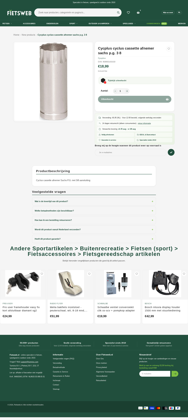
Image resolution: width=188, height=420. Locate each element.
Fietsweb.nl (18, 405)
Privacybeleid (101, 367)
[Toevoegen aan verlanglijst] (168, 48)
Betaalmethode (59, 367)
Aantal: (104, 91)
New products (28, 35)
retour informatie (144, 123)
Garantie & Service (60, 372)
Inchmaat (56, 380)
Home (16, 35)
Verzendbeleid (101, 376)
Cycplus (102, 58)
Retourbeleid (101, 380)
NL (179, 12)
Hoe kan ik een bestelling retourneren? (94, 220)
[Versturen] (175, 374)
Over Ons (100, 359)
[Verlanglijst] (128, 13)
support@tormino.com (29, 362)
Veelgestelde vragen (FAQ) (63, 359)
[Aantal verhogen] (127, 91)
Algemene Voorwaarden (105, 372)
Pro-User (8, 304)
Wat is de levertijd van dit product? (94, 201)
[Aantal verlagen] (115, 91)
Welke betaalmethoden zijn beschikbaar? (94, 210)
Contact (56, 385)
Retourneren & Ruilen (61, 376)
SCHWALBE (102, 304)
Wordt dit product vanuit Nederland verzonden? (94, 229)
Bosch (148, 304)
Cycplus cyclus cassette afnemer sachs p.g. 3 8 (62, 35)
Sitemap (56, 389)
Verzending (57, 363)
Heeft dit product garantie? (94, 238)
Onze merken (101, 363)
